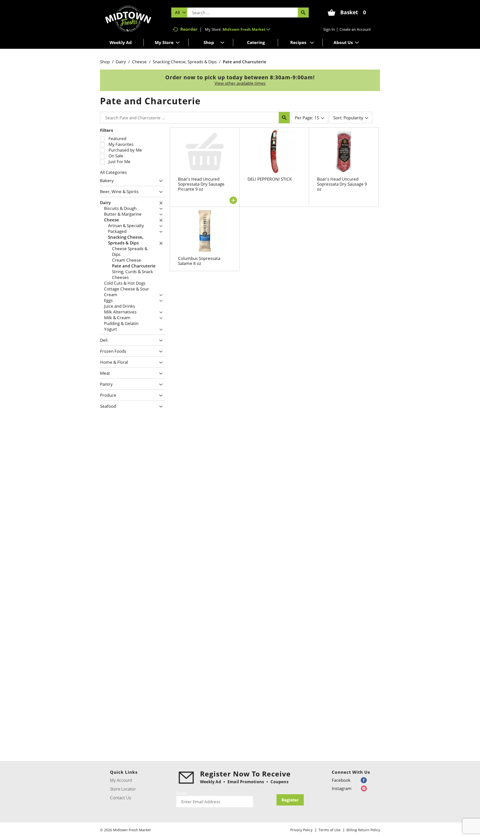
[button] (246, 29)
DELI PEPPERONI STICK (270, 179)
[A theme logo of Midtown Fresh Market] (128, 18)
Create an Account (355, 29)
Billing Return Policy (363, 829)
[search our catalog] (303, 13)
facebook (341, 780)
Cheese (139, 62)
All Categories (113, 172)
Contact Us (120, 797)
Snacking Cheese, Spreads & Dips (185, 62)
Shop (105, 62)
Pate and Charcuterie (244, 62)
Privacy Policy (301, 829)
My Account (121, 780)
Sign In (329, 29)
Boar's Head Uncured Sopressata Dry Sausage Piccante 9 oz (201, 184)
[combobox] (179, 13)
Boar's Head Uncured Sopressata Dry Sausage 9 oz (342, 184)
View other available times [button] (240, 83)
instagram (342, 788)
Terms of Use (329, 829)
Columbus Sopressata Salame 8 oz (199, 260)
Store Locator (123, 789)
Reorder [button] (189, 29)
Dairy (121, 62)
